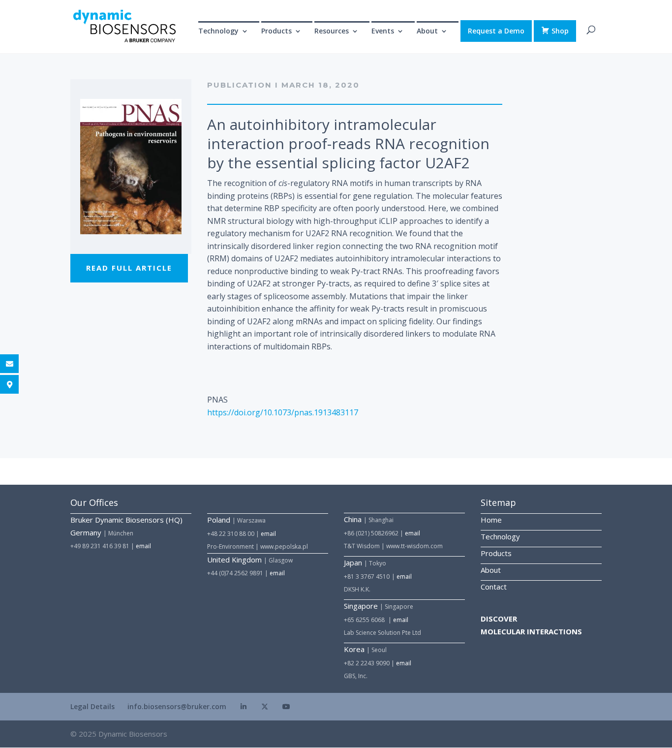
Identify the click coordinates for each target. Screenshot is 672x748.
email (143, 546)
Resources (331, 31)
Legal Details (92, 706)
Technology (218, 31)
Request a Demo (496, 30)
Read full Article (129, 268)
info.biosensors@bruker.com (176, 706)
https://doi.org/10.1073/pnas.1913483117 (282, 412)
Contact (494, 587)
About (491, 570)
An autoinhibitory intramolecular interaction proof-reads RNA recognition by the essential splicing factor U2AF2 (348, 143)
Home (491, 520)
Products (496, 553)
